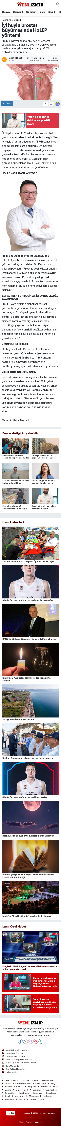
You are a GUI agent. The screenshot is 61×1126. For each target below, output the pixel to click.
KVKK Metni (40, 1083)
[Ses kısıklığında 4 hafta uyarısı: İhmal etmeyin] (45, 471)
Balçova (8, 1087)
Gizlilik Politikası (30, 1080)
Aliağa (53, 1083)
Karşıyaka (37, 1093)
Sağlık (51, 12)
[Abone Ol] (57, 104)
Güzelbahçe (51, 1090)
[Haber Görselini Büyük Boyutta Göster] (30, 213)
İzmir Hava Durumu (14, 1053)
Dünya (6, 12)
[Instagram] (30, 1041)
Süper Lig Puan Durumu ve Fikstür (21, 1063)
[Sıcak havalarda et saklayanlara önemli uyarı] (15, 496)
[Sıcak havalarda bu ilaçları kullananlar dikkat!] (15, 471)
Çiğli (18, 1090)
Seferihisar (10, 1099)
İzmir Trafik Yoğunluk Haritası (19, 1060)
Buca (55, 1087)
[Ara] (57, 4)
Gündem (31, 12)
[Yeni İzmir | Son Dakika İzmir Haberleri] (30, 4)
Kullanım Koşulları (23, 1083)
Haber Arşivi (11, 1072)
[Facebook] (20, 1041)
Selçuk (22, 1099)
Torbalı (33, 1099)
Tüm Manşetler (13, 1066)
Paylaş (8, 103)
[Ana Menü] (3, 4)
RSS (12, 1113)
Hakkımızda (47, 1080)
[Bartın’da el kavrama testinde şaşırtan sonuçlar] (15, 446)
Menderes (20, 1096)
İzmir (42, 12)
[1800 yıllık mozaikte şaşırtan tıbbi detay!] (45, 446)
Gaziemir (37, 1090)
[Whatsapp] (40, 1041)
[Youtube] (35, 1041)
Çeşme (8, 1090)
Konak (7, 1096)
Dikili (26, 1090)
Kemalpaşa (51, 1093)
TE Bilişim (37, 1122)
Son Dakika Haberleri (15, 1069)
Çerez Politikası (12, 1080)
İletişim (8, 1083)
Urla (42, 1099)
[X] (25, 1041)
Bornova (45, 1087)
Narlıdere (47, 1096)
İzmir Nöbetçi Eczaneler (17, 1050)
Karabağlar (10, 1093)
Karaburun (24, 1093)
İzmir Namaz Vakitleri (15, 1056)
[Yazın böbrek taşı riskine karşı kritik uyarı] (45, 496)
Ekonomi (18, 12)
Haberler (6, 20)
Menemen (34, 1096)
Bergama (32, 1087)
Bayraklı (19, 1087)
